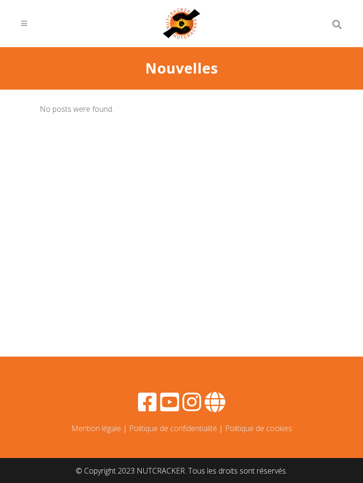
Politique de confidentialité (173, 428)
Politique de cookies (258, 428)
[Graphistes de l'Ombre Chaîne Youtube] (169, 407)
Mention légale (96, 428)
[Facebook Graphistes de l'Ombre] (147, 407)
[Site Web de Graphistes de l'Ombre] (215, 407)
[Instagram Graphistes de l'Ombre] (192, 407)
